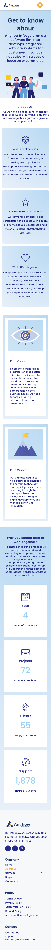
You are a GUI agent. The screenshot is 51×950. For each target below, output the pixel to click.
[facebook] (8, 848)
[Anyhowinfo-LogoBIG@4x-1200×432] (11, 3)
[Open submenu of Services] (41, 872)
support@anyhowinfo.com (21, 939)
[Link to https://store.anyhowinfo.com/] (40, 5)
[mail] (22, 848)
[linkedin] (15, 848)
